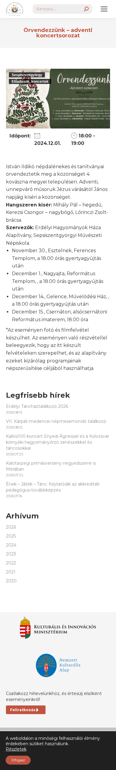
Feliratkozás (22, 710)
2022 (11, 563)
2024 (11, 545)
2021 (10, 572)
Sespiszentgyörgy (27, 75)
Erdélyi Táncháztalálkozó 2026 (37, 406)
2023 (11, 554)
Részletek (16, 749)
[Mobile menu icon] (104, 9)
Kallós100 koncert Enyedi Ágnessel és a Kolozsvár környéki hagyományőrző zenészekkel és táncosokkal (57, 442)
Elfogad (18, 760)
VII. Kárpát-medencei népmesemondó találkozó (56, 421)
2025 (11, 536)
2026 (11, 527)
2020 (11, 581)
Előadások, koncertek (30, 81)
